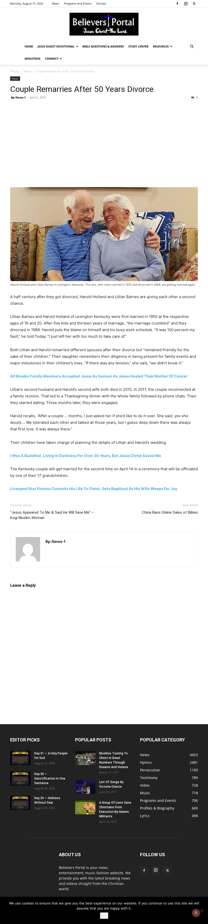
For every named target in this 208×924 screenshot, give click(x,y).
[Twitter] (194, 3)
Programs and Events (78, 3)
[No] (201, 910)
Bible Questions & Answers (103, 46)
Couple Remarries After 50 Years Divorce (81, 89)
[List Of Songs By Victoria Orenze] (85, 787)
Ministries (32, 58)
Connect (51, 58)
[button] (192, 46)
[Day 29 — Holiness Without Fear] (20, 803)
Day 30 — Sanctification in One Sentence (49, 778)
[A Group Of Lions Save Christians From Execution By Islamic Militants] (85, 807)
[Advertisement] (104, 143)
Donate (101, 3)
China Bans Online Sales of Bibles (170, 512)
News (55, 3)
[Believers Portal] (104, 24)
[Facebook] (177, 3)
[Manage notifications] (196, 913)
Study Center (138, 46)
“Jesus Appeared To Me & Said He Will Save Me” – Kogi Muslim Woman (52, 515)
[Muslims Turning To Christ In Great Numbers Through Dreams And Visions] (85, 758)
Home (29, 46)
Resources (161, 46)
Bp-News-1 (18, 97)
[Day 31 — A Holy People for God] (20, 758)
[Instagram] (185, 3)
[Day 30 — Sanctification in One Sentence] (20, 779)
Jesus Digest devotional (56, 46)
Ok (104, 916)
